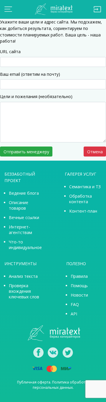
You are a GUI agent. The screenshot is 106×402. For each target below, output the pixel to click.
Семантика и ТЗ (85, 186)
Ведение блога (24, 193)
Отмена (95, 151)
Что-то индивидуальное (25, 244)
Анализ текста (23, 276)
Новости (79, 295)
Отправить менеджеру (26, 151)
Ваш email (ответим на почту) (30, 74)
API (74, 314)
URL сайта (10, 51)
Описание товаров (18, 205)
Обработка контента (80, 198)
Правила (79, 276)
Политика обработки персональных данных (61, 385)
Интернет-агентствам (20, 229)
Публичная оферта (33, 382)
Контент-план (83, 211)
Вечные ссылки (24, 217)
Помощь (79, 285)
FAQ (75, 304)
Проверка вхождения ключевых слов (24, 291)
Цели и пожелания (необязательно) (36, 96)
